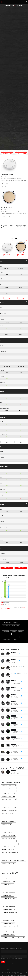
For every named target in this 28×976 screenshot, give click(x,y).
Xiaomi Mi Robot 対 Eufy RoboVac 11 (8, 813)
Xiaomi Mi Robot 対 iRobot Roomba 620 (8, 849)
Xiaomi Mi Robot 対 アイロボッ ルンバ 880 (9, 788)
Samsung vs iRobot (6, 636)
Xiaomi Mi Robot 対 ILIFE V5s (6, 824)
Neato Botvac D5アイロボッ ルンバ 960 (19, 654)
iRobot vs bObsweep (6, 634)
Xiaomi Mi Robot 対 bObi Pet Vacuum (8, 796)
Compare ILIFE (5, 628)
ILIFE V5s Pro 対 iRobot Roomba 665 (8, 901)
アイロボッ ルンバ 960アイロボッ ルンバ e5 (18, 725)
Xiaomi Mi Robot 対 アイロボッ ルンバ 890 (9, 799)
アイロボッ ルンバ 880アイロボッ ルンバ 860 (18, 746)
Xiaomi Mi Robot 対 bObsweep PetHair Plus (9, 802)
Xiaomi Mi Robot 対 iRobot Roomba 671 (8, 863)
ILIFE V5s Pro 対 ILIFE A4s (20, 878)
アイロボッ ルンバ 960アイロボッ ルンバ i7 (18, 718)
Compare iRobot (15, 622)
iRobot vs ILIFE (21, 631)
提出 (3, 961)
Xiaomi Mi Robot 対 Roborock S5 (7, 832)
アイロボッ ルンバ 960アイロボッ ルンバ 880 (18, 710)
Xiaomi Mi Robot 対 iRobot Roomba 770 (8, 846)
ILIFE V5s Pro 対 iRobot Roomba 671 (8, 934)
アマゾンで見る (7, 254)
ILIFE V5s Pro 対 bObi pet (19, 876)
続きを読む (4, 186)
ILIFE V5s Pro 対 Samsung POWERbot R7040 (9, 912)
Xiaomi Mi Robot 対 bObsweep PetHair (8, 818)
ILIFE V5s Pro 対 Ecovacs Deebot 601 (8, 937)
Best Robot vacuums (7, 622)
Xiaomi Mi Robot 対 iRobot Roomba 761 (8, 838)
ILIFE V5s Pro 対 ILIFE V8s (20, 937)
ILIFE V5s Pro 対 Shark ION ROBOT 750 (8, 892)
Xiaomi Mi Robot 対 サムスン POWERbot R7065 (9, 857)
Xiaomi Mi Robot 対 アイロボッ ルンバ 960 (9, 785)
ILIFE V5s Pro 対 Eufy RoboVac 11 (7, 884)
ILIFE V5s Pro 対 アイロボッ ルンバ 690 (8, 881)
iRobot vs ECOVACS (6, 639)
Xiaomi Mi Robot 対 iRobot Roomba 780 (8, 793)
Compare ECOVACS (15, 625)
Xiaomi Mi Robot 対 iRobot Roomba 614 (8, 821)
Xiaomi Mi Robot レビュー (7, 174)
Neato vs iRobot (6, 631)
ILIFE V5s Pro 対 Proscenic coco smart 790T (9, 926)
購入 (7, 442)
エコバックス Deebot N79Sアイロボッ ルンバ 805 (18, 772)
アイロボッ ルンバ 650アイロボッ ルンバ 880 (18, 758)
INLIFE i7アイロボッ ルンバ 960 (18, 673)
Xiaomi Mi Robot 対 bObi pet (6, 804)
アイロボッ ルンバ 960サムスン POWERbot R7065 (18, 689)
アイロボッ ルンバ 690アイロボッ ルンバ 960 (18, 703)
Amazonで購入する (6, 567)
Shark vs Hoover (13, 631)
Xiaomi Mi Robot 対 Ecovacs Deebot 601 (8, 866)
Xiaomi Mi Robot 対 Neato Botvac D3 (19, 860)
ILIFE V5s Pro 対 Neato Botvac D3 (7, 931)
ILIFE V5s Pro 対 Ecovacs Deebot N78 (8, 915)
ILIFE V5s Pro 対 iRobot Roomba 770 (8, 917)
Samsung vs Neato (15, 636)
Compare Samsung (6, 625)
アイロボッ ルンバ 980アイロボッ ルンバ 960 (18, 667)
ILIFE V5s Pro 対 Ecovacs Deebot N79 (8, 878)
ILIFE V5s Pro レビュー (6, 207)
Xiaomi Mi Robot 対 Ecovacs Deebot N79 (9, 807)
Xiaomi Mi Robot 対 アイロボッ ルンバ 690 (9, 810)
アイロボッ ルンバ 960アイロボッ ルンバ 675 (18, 732)
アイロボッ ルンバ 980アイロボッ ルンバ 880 (18, 751)
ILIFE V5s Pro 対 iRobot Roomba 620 (8, 920)
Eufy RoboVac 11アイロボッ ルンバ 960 (19, 661)
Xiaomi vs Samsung (15, 634)
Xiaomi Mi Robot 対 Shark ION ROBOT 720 (9, 841)
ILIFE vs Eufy (14, 639)
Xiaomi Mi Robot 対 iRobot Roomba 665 (8, 835)
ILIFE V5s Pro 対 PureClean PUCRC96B (8, 909)
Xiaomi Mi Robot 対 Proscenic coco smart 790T (10, 852)
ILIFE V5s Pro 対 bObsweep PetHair (8, 887)
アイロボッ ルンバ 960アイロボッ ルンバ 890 (18, 696)
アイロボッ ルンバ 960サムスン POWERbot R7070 (18, 682)
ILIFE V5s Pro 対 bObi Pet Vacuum (7, 876)
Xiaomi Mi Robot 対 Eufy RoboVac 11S (8, 827)
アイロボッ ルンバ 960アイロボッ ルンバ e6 (18, 739)
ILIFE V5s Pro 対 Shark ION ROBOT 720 (8, 906)
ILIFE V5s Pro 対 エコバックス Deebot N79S (9, 898)
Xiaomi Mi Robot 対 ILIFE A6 (6, 860)
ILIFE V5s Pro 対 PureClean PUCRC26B (8, 923)
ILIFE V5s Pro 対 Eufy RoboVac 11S (7, 895)
